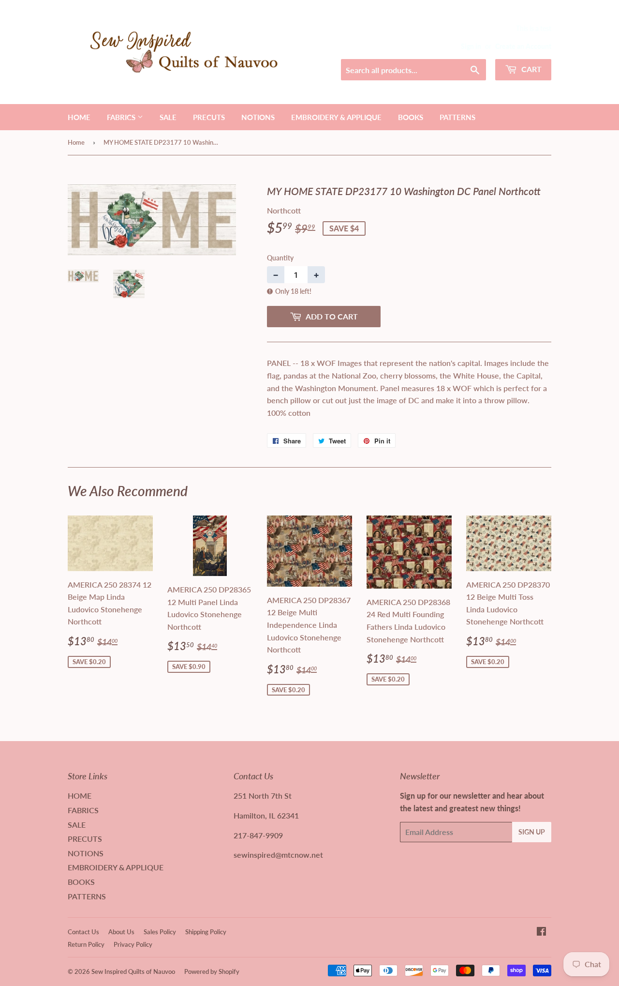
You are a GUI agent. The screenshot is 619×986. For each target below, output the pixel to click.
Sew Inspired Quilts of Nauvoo (133, 971)
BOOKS (410, 117)
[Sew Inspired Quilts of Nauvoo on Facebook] (541, 932)
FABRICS (122, 117)
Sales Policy (160, 932)
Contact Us (83, 932)
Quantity (280, 258)
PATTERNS (457, 117)
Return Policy (86, 944)
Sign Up (531, 832)
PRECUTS (209, 117)
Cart (530, 69)
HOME (79, 117)
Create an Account (523, 46)
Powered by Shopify (211, 971)
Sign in (471, 46)
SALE (168, 117)
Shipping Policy (205, 932)
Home (76, 142)
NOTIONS (258, 117)
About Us (121, 932)
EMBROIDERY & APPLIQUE (336, 117)
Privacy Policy (133, 944)
